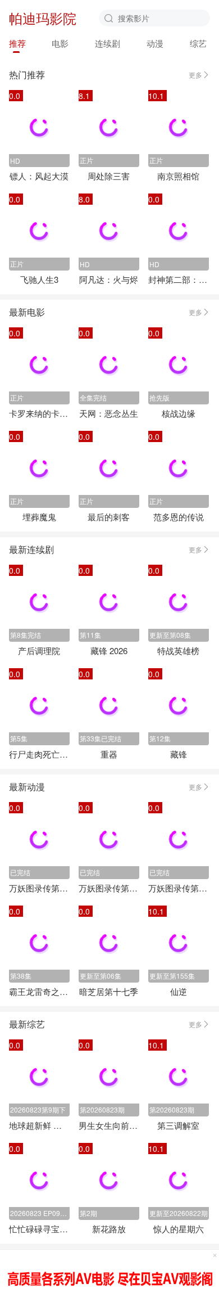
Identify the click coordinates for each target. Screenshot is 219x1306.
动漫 (155, 43)
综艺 (198, 43)
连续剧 (107, 43)
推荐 (17, 43)
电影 (60, 43)
